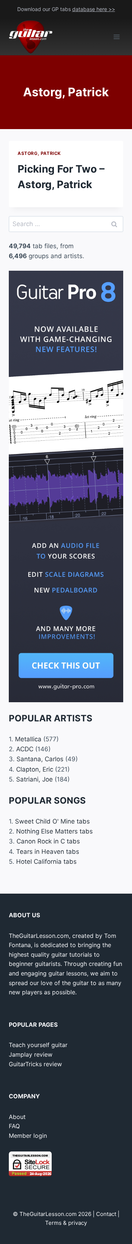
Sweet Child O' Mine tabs (52, 821)
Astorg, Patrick (39, 153)
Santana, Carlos (39, 759)
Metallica (28, 739)
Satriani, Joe (34, 779)
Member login (28, 1135)
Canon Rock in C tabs (48, 841)
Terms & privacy (66, 1222)
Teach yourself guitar (38, 1045)
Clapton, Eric (34, 769)
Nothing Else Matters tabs (54, 831)
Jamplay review (30, 1054)
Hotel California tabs (46, 861)
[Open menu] (116, 37)
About (17, 1116)
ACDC (24, 749)
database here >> (93, 9)
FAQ (14, 1126)
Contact (106, 1213)
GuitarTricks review (35, 1064)
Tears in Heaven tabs (47, 851)
